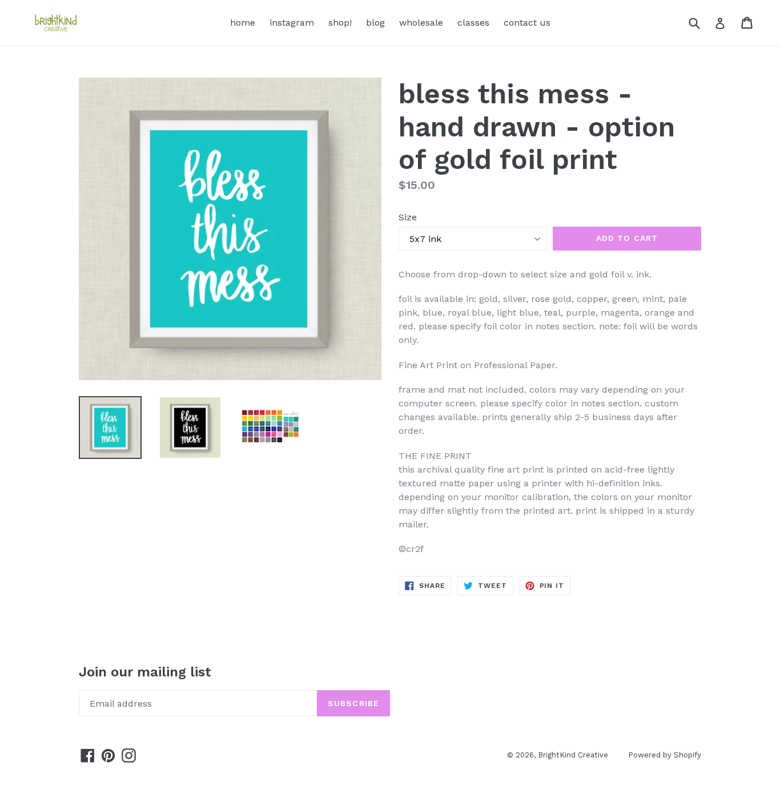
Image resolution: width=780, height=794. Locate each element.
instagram (292, 22)
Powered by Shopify (664, 755)
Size (408, 217)
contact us (527, 22)
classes (473, 22)
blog (375, 22)
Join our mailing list (145, 672)
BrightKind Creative (573, 755)
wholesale (421, 22)
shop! (340, 22)
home (242, 22)
